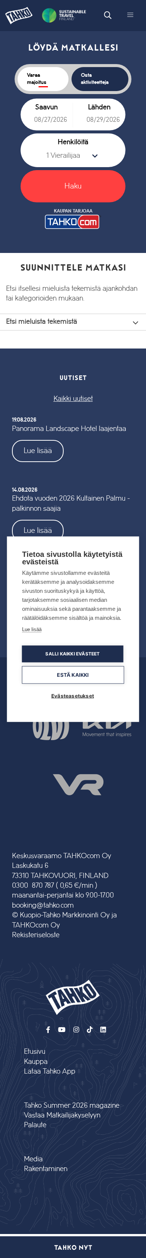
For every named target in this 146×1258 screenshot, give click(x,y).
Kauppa (36, 1062)
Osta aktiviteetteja (95, 79)
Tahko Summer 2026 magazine (71, 1105)
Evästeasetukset (72, 696)
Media (33, 1159)
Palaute (35, 1125)
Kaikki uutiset (73, 399)
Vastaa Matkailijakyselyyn (62, 1115)
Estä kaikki (73, 675)
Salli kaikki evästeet (72, 654)
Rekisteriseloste (36, 935)
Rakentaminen (45, 1169)
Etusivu (34, 1052)
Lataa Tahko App (49, 1071)
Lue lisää (38, 450)
